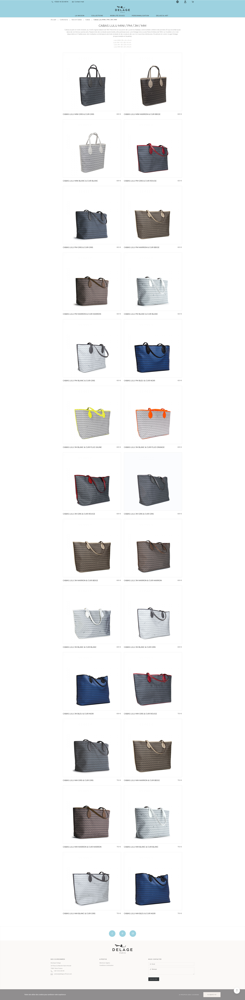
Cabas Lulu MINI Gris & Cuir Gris (78, 114)
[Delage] (122, 9)
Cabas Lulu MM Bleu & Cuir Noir (139, 913)
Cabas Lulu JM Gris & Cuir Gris (139, 514)
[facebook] (112, 933)
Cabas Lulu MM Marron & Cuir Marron (82, 847)
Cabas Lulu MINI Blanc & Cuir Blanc (80, 181)
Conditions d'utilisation (107, 965)
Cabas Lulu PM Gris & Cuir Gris (78, 247)
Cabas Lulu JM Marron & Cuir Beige (80, 580)
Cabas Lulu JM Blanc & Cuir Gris (140, 647)
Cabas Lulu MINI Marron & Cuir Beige (142, 114)
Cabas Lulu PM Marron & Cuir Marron (82, 314)
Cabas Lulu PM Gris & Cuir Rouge (140, 181)
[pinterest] (122, 933)
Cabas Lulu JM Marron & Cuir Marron (143, 580)
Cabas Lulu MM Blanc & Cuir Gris (79, 913)
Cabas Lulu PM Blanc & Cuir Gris (79, 381)
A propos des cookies (189, 994)
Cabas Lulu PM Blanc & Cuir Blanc (141, 314)
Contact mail (79, 2)
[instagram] (133, 933)
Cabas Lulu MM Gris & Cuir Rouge (140, 714)
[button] (237, 991)
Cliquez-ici (211, 994)
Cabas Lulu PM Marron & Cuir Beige (141, 247)
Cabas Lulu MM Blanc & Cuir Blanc (141, 847)
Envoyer (153, 979)
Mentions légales (105, 963)
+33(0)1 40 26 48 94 (61, 2)
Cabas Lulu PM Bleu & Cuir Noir (139, 381)
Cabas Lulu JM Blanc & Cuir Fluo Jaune (82, 447)
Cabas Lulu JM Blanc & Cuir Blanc (79, 647)
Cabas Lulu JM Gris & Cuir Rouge (79, 514)
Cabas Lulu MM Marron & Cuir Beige (142, 780)
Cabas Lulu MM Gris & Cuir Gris (78, 780)
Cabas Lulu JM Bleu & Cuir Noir (78, 714)
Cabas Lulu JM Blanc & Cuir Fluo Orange (144, 447)
